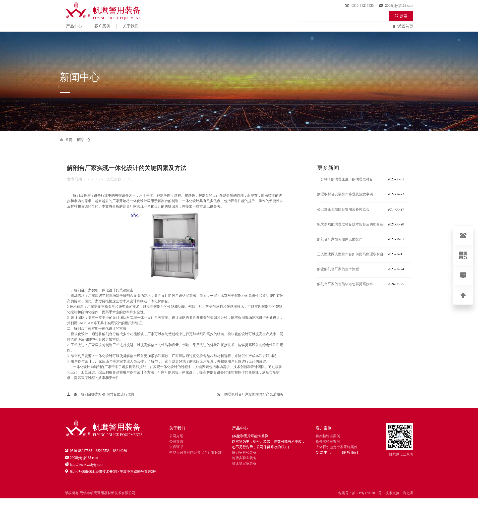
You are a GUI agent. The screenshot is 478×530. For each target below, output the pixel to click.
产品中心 (74, 26)
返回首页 (405, 26)
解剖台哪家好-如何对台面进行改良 (107, 394)
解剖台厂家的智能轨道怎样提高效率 (345, 284)
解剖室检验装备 (244, 452)
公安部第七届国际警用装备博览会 (343, 209)
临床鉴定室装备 (244, 463)
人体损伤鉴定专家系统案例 (337, 447)
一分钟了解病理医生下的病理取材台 (345, 179)
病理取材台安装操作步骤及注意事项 (345, 194)
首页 (68, 140)
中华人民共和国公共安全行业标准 (195, 452)
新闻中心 (83, 140)
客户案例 (102, 26)
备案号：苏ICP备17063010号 (360, 493)
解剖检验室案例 (328, 436)
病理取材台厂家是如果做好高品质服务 (254, 394)
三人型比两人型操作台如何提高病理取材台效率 (352, 254)
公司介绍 (176, 436)
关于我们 (131, 26)
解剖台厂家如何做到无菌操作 (339, 239)
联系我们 (350, 452)
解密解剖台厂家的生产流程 (338, 269)
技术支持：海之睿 (399, 493)
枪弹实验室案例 (328, 441)
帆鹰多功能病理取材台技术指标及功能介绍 (350, 224)
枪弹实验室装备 (244, 458)
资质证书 (176, 447)
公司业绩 (176, 441)
